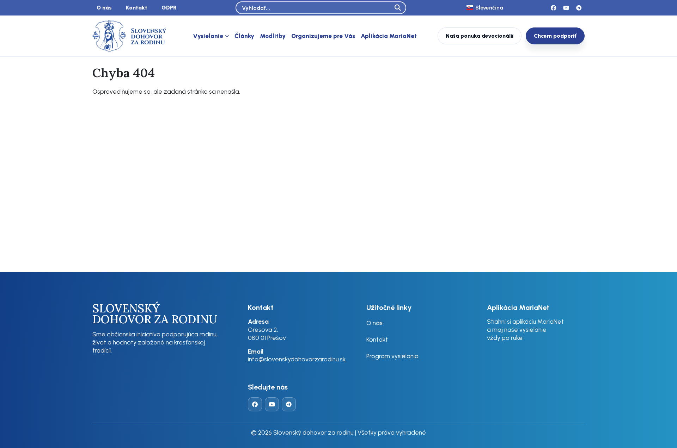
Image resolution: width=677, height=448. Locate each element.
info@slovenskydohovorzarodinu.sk (297, 359)
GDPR (169, 7)
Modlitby (273, 35)
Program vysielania (392, 356)
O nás (104, 7)
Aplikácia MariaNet (389, 35)
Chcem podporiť (555, 35)
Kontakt (136, 7)
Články (244, 35)
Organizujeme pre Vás (323, 35)
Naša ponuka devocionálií (479, 35)
